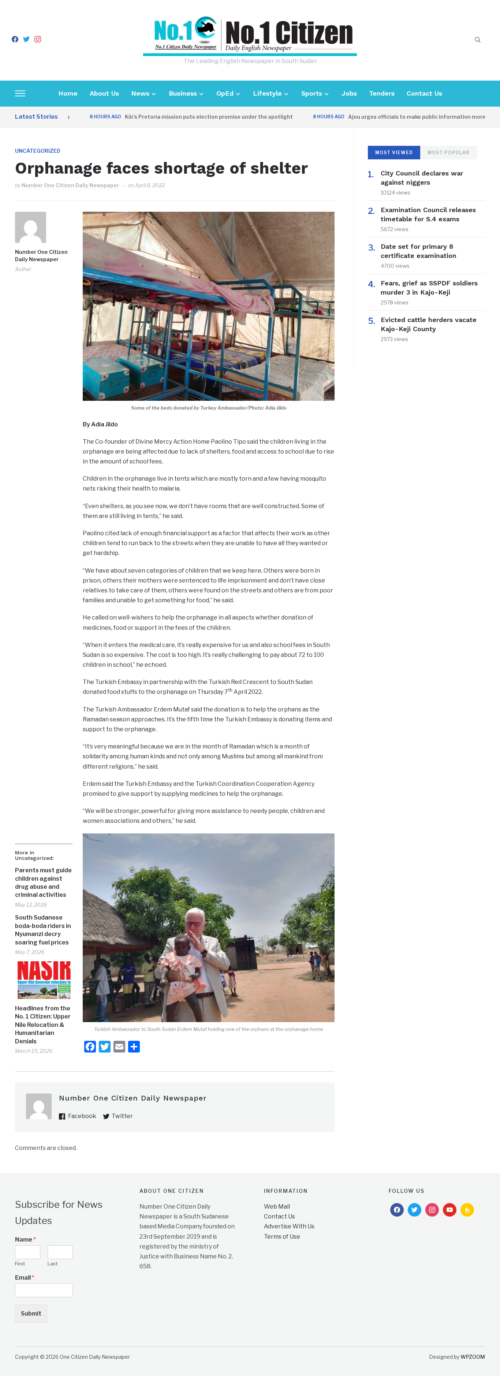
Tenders (382, 93)
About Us (104, 93)
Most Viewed (394, 152)
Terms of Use (282, 1236)
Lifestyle (267, 93)
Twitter (122, 1116)
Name (25, 1239)
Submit (31, 1313)
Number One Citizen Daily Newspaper (70, 185)
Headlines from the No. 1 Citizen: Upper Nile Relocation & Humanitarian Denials (43, 1025)
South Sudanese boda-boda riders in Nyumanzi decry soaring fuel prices (43, 930)
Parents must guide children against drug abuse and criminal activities (43, 882)
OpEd (225, 93)
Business (183, 93)
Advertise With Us (289, 1226)
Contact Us (424, 93)
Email (24, 1277)
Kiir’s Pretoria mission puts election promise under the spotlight (183, 117)
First (20, 1263)
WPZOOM (472, 1357)
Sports (311, 93)
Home (68, 93)
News (140, 93)
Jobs (349, 93)
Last (52, 1263)
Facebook (82, 1116)
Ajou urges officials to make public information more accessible (405, 117)
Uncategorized (37, 151)
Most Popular (449, 152)
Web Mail (277, 1206)
